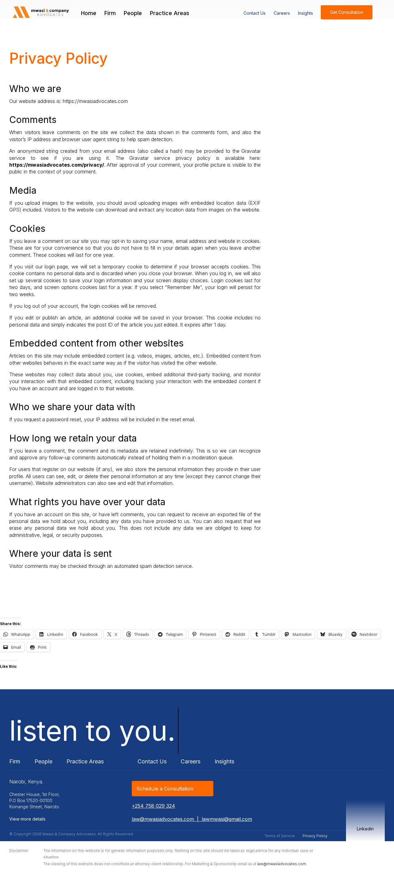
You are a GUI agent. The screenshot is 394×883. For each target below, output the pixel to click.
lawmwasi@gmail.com (227, 819)
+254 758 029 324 (153, 806)
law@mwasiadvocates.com (163, 819)
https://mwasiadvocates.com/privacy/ (56, 165)
